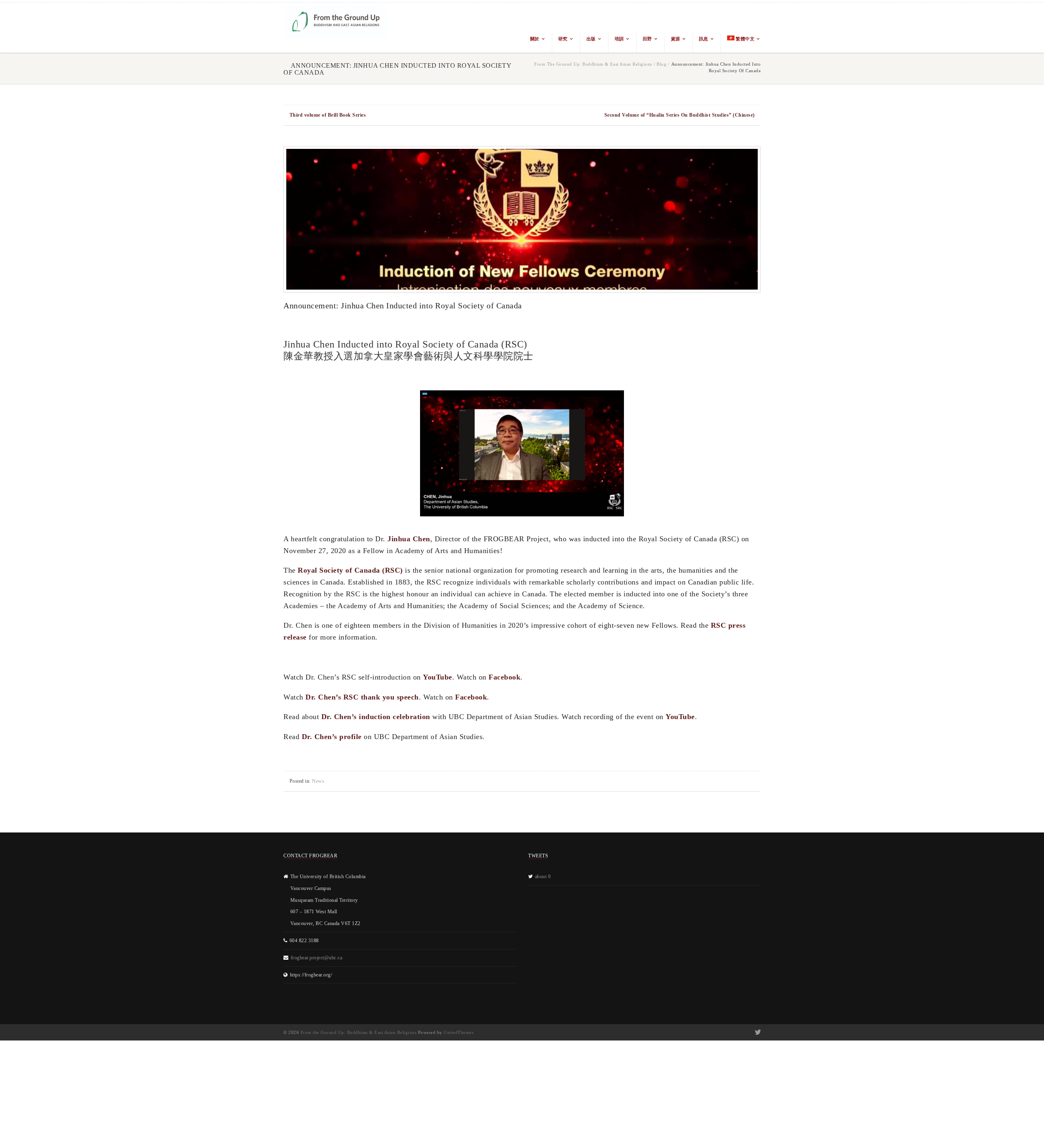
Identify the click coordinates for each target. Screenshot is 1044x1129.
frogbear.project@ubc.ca (317, 958)
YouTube (437, 677)
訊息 (703, 38)
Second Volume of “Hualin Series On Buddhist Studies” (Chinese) (679, 115)
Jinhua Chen (408, 539)
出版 (591, 38)
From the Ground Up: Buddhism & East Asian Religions (593, 64)
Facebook (504, 677)
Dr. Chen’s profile (332, 737)
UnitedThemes (458, 1032)
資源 (675, 38)
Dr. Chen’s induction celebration (375, 717)
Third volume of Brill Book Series (328, 115)
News (318, 781)
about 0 (543, 876)
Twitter (757, 1032)
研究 (563, 38)
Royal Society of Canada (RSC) (350, 570)
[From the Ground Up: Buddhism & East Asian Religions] (336, 27)
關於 (535, 38)
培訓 (619, 38)
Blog (661, 64)
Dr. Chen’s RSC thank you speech (362, 697)
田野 (647, 38)
